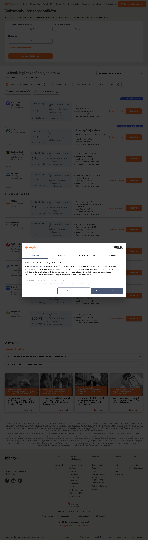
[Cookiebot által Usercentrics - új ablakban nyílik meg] (113, 247)
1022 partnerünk (38, 266)
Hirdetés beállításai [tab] (87, 255)
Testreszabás (72, 291)
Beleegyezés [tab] (35, 255)
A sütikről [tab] (113, 255)
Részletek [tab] (61, 255)
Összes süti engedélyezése (107, 291)
